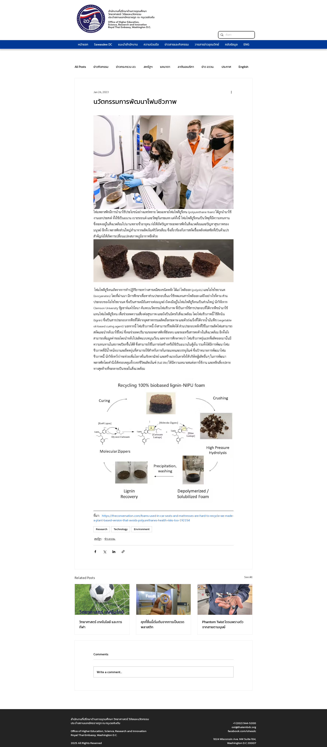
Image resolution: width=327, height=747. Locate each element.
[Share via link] (123, 551)
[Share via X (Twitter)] (104, 551)
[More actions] (231, 92)
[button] (151, 44)
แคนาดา (165, 67)
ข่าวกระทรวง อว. (126, 67)
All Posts (80, 67)
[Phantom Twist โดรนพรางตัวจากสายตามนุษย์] (225, 599)
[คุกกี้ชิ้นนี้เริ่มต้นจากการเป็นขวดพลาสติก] (163, 599)
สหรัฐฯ (148, 67)
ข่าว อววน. (208, 67)
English (243, 67)
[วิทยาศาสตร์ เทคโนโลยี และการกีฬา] (102, 599)
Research (101, 529)
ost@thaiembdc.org (244, 727)
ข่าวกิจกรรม (100, 67)
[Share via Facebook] (95, 551)
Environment (141, 529)
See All (248, 577)
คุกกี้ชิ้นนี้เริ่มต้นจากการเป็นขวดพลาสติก (162, 624)
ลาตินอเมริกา (186, 67)
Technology (121, 529)
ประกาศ (226, 67)
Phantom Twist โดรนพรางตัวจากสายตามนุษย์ (222, 624)
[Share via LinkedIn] (114, 551)
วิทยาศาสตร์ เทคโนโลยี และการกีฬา (100, 624)
